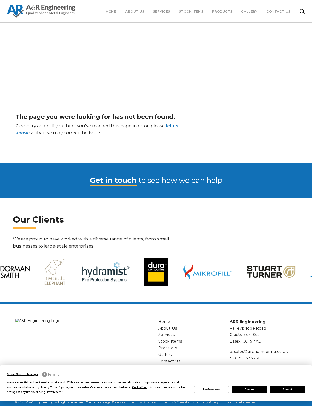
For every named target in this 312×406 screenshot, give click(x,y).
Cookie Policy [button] (140, 387)
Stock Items (191, 11)
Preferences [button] (54, 392)
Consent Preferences (238, 402)
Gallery (249, 11)
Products (222, 11)
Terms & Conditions (178, 402)
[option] (54, 272)
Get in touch (113, 180)
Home (111, 11)
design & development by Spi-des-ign (130, 402)
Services (161, 11)
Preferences (211, 389)
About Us (134, 11)
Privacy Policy (207, 402)
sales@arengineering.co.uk (261, 351)
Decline (250, 389)
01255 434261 (246, 358)
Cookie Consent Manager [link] (22, 374)
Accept (287, 389)
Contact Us (278, 11)
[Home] (41, 11)
